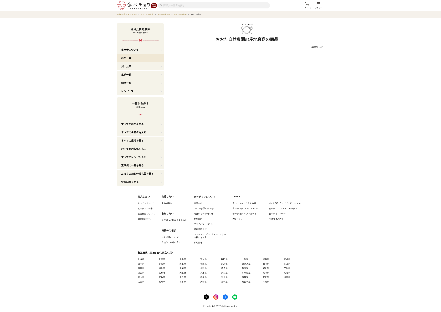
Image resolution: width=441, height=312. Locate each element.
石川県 (141, 268)
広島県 (162, 277)
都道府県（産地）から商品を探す (156, 252)
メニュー (318, 8)
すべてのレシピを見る (133, 157)
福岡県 (287, 277)
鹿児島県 (246, 281)
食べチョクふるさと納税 (244, 203)
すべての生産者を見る (133, 132)
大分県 (203, 281)
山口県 (183, 277)
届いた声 (126, 66)
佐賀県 (141, 281)
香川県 (224, 277)
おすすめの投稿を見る (133, 148)
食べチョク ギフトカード (245, 213)
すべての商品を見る (132, 124)
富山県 (287, 264)
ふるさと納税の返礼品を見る (137, 173)
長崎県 (162, 281)
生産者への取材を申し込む (174, 220)
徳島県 (203, 277)
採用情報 (198, 242)
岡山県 (141, 277)
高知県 (266, 277)
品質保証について (146, 213)
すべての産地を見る (132, 140)
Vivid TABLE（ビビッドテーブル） (285, 203)
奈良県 (224, 273)
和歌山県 (246, 273)
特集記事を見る (130, 181)
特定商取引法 (200, 229)
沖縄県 (266, 281)
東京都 (224, 264)
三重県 (287, 268)
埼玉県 (183, 264)
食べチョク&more (277, 213)
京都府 (162, 273)
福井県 (162, 268)
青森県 (162, 259)
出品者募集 (167, 203)
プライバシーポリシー (204, 224)
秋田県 (224, 259)
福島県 (266, 259)
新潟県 (266, 264)
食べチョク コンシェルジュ (246, 208)
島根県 (287, 273)
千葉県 (203, 264)
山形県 (245, 259)
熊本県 (183, 281)
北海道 (141, 259)
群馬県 (162, 264)
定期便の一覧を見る (132, 165)
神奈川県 (246, 264)
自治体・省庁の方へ (171, 242)
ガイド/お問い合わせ (204, 208)
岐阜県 (224, 268)
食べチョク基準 (145, 208)
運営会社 (198, 203)
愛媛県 (245, 277)
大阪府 (183, 273)
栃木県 (141, 264)
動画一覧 (126, 82)
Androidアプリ (276, 219)
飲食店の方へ (144, 219)
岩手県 (183, 259)
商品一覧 (126, 58)
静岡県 (245, 268)
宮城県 (203, 259)
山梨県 (183, 268)
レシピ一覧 (127, 91)
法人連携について (170, 237)
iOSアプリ (238, 219)
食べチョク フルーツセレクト (283, 208)
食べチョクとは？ (146, 203)
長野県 (203, 268)
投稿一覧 (126, 74)
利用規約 (198, 219)
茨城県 (287, 259)
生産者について (130, 49)
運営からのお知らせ (203, 213)
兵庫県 (203, 273)
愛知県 (266, 268)
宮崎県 (224, 281)
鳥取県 (266, 273)
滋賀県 (141, 273)
